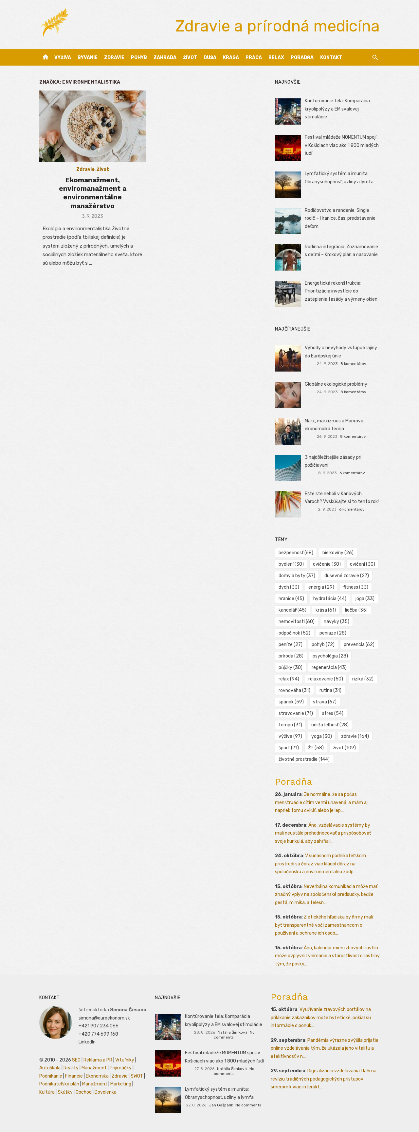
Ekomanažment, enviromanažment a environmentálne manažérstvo (92, 193)
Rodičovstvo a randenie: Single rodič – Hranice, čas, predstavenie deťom (340, 218)
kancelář (292, 610)
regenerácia (329, 667)
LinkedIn (87, 1042)
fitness (355, 587)
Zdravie (114, 57)
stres (332, 713)
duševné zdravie (346, 575)
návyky (336, 621)
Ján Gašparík (221, 1105)
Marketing (120, 1084)
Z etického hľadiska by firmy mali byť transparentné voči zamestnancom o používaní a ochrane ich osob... (324, 925)
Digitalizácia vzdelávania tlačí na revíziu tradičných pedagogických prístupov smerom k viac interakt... (323, 1079)
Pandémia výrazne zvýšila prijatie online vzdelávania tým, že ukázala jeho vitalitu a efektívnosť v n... (324, 1048)
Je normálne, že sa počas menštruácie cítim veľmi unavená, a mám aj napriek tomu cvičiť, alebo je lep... (321, 802)
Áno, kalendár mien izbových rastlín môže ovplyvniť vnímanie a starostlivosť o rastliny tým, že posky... (327, 956)
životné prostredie (304, 759)
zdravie (355, 736)
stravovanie (296, 713)
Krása (231, 57)
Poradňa (302, 57)
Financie (74, 1076)
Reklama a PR (97, 1060)
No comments (248, 1105)
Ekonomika (97, 1076)
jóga (364, 598)
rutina (330, 690)
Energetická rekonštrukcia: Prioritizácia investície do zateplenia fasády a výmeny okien (341, 291)
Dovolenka (106, 1092)
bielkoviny (338, 553)
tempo (290, 725)
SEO (76, 1060)
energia (321, 587)
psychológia (330, 656)
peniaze (332, 633)
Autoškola (50, 1068)
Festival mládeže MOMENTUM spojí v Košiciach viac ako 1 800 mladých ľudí (342, 145)
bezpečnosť (296, 553)
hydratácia (329, 598)
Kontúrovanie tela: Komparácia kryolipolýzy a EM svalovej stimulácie (337, 109)
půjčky (290, 667)
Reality (71, 1068)
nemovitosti (297, 621)
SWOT (137, 1076)
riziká (362, 679)
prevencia (359, 644)
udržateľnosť (330, 725)
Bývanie (88, 57)
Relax (276, 57)
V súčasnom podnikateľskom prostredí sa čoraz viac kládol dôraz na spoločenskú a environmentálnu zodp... (320, 864)
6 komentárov (352, 473)
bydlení (291, 564)
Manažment (94, 1068)
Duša (210, 57)
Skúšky (65, 1092)
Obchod (84, 1092)
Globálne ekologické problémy (336, 384)
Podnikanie (50, 1076)
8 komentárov (353, 363)
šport (289, 748)
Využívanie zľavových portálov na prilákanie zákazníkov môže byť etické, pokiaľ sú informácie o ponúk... (321, 1017)
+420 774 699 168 (98, 1034)
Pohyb (139, 57)
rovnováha (294, 690)
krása (326, 610)
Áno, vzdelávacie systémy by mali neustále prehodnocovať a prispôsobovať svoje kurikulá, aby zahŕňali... (323, 833)
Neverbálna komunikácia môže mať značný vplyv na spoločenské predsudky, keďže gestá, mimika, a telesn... (326, 894)
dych (289, 587)
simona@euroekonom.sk (104, 1018)
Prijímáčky (121, 1068)
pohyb (323, 644)
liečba (356, 610)
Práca (254, 57)
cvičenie (327, 564)
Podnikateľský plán (59, 1084)
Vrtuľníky (124, 1060)
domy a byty (297, 575)
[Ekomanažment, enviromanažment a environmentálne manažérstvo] (92, 126)
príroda (291, 656)
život (344, 748)
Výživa (62, 57)
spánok (291, 702)
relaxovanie (325, 679)
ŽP (316, 748)
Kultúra (47, 1092)
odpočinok (294, 633)
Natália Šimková (232, 1032)
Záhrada (165, 57)
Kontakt (331, 57)
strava (325, 702)
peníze (290, 644)
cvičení (362, 564)
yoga (321, 736)
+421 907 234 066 (98, 1026)
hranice (291, 598)
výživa (290, 736)
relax (289, 679)
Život (190, 57)
